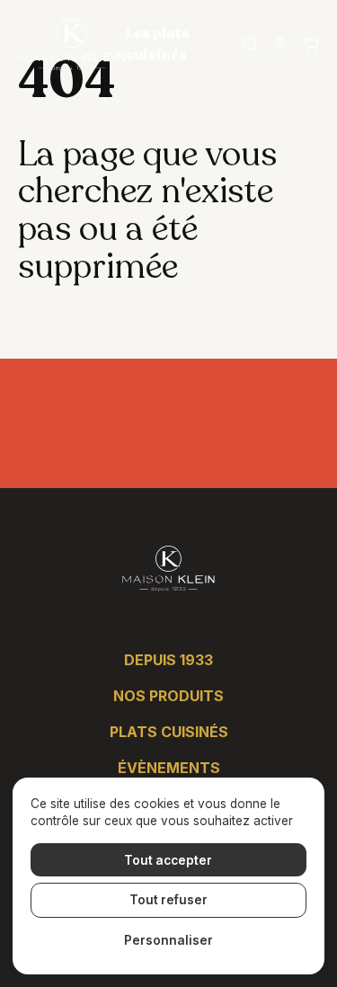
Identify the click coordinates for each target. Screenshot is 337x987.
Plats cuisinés (169, 732)
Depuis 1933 (168, 660)
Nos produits (168, 696)
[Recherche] (250, 44)
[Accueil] (72, 44)
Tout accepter (168, 860)
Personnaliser (168, 940)
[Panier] (309, 44)
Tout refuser (168, 900)
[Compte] (279, 44)
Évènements (169, 768)
